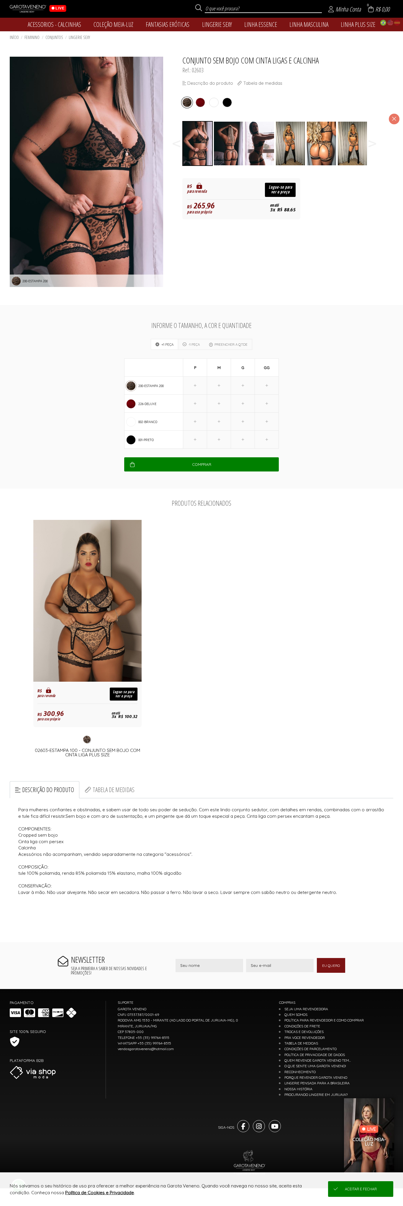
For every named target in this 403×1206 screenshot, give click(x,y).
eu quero (331, 965)
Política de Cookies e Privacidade (99, 1192)
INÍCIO (14, 37)
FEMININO (32, 37)
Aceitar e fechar (361, 1189)
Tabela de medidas (114, 789)
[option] (197, 143)
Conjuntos (54, 37)
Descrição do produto (48, 789)
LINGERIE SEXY (79, 37)
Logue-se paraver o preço (280, 189)
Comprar (201, 464)
